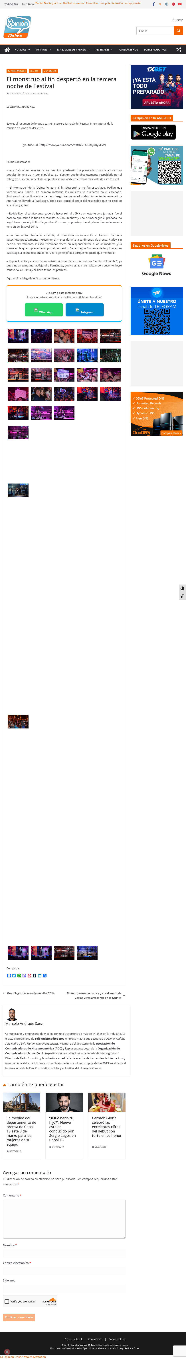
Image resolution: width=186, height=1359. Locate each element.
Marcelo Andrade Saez (36, 93)
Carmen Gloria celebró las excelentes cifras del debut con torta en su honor (107, 1127)
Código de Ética (117, 1339)
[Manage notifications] (7, 1352)
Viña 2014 (34, 71)
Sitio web (9, 1280)
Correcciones (95, 1339)
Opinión (41, 49)
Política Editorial (73, 1339)
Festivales (103, 49)
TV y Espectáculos (16, 71)
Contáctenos (128, 49)
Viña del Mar (50, 71)
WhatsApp (46, 312)
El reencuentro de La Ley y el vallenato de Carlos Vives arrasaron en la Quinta (93, 995)
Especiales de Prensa (71, 49)
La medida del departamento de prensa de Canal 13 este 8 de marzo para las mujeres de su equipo (21, 1131)
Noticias (20, 49)
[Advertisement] (157, 213)
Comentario (12, 1195)
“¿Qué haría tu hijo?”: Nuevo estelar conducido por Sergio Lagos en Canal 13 (62, 1129)
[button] (28, 49)
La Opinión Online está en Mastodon (23, 1357)
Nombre (10, 1245)
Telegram (87, 312)
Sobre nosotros (155, 49)
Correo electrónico (17, 1263)
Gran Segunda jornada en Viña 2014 (31, 993)
